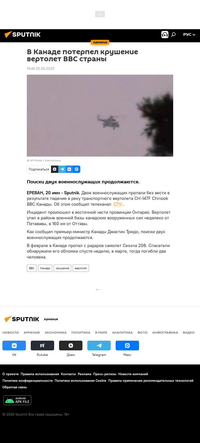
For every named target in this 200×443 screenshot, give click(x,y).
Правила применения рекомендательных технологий (150, 380)
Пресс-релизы (104, 374)
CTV (118, 204)
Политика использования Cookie (80, 380)
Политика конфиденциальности (27, 380)
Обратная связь (14, 387)
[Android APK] (17, 400)
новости (10, 332)
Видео (189, 332)
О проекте (10, 374)
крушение (62, 268)
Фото (143, 332)
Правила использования (40, 374)
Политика (80, 332)
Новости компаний (133, 374)
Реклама (84, 374)
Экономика (56, 332)
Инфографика (165, 332)
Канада (45, 268)
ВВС (31, 268)
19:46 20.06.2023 (40, 68)
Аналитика (122, 332)
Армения (32, 332)
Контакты (68, 374)
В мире (101, 332)
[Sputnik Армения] (23, 38)
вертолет (81, 268)
